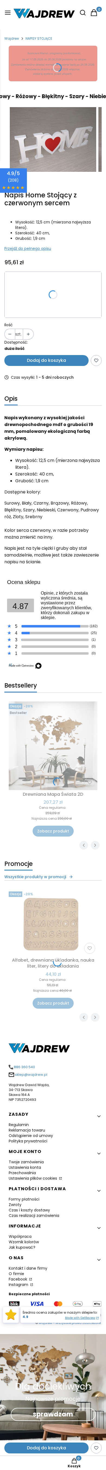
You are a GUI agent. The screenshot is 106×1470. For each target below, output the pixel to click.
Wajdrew (11, 38)
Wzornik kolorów (24, 1242)
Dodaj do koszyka (46, 360)
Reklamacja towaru (27, 1130)
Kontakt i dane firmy (28, 1268)
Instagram (19, 1284)
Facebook (18, 1279)
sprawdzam (53, 1414)
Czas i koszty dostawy (29, 1210)
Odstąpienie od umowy (31, 1135)
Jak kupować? (22, 1247)
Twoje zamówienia (26, 1162)
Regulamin (19, 1124)
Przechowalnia (22, 1173)
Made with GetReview (80, 1318)
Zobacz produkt (53, 831)
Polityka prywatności (28, 1141)
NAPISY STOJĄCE (39, 38)
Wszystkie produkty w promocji (35, 876)
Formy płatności (24, 1199)
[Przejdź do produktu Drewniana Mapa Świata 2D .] (53, 745)
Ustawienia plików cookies (33, 1178)
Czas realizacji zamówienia (34, 1215)
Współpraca (20, 1236)
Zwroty (15, 1204)
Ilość (8, 325)
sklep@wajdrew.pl (31, 1074)
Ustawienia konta (25, 1167)
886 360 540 (24, 1067)
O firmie (16, 1273)
